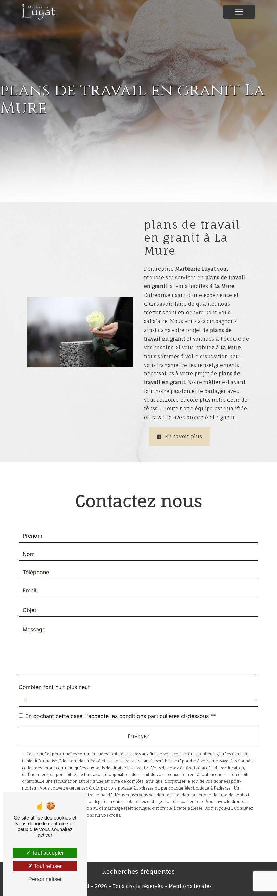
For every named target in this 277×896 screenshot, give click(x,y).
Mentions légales (189, 886)
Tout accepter (47, 853)
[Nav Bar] (239, 12)
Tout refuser (47, 866)
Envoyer (138, 736)
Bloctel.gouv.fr (218, 808)
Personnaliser (45, 879)
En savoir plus (182, 436)
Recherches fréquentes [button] (138, 871)
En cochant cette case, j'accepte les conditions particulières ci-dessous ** (120, 716)
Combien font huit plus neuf (54, 687)
